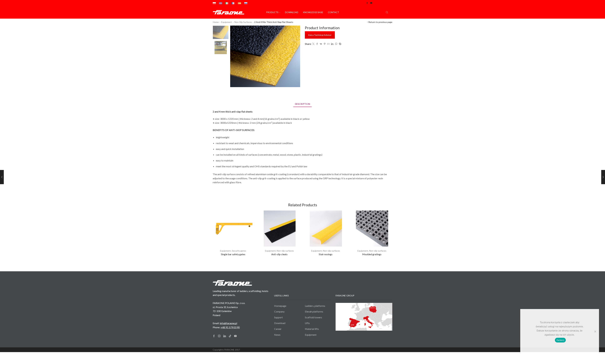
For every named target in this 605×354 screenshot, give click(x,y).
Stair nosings (325, 254)
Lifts (307, 322)
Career (278, 328)
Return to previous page (380, 22)
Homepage (280, 305)
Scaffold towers (313, 317)
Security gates (239, 250)
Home (216, 22)
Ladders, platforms (315, 305)
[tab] (302, 104)
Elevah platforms (314, 311)
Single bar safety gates (233, 254)
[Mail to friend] (328, 44)
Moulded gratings (371, 254)
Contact (333, 12)
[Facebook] (317, 44)
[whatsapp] (336, 44)
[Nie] (595, 331)
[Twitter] (313, 44)
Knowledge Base (313, 12)
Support (278, 317)
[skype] (339, 44)
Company (279, 311)
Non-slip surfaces (243, 22)
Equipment (225, 250)
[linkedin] (332, 44)
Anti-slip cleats (279, 254)
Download (291, 12)
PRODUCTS (272, 12)
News (277, 334)
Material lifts (312, 328)
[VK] (321, 44)
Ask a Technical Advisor (319, 35)
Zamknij (560, 340)
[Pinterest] (324, 44)
